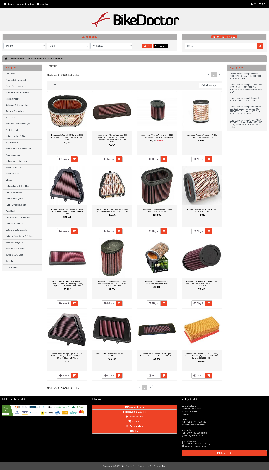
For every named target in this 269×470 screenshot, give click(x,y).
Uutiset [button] (135, 431)
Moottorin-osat (12, 174)
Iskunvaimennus (13, 99)
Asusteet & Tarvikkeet (16, 80)
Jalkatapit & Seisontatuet (17, 105)
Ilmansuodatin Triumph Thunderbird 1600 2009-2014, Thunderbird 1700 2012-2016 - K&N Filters (202, 284)
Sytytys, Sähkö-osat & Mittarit (19, 236)
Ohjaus (9, 180)
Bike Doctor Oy (128, 466)
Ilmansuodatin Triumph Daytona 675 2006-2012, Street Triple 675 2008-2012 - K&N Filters (67, 212)
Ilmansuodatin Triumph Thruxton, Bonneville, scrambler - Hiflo (156, 283)
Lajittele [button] (54, 85)
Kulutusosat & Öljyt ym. (16, 161)
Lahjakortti (10, 74)
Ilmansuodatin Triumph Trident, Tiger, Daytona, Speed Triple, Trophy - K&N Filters (157, 355)
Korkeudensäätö (13, 155)
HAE (148, 46)
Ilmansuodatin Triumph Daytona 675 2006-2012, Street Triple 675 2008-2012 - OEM (112, 211)
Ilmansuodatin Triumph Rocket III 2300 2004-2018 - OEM (201, 211)
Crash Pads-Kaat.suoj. (16, 86)
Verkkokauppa (17, 58)
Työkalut (9, 261)
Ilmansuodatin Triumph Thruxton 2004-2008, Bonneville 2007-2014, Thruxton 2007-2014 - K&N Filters (112, 284)
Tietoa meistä (136, 426)
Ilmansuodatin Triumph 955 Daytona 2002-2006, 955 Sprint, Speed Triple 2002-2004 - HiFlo (67, 137)
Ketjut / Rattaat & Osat (16, 136)
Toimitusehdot (135, 416)
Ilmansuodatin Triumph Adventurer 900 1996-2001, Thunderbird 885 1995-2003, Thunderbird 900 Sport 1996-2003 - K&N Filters (112, 138)
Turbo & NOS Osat (14, 255)
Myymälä (135, 421)
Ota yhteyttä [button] (225, 453)
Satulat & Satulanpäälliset (17, 230)
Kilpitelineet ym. (13, 142)
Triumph (59, 58)
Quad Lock (11, 211)
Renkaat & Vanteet (14, 224)
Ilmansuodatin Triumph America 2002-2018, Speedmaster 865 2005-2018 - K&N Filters (157, 136)
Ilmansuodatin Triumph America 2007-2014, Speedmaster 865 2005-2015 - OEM (201, 136)
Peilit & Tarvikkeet (14, 192)
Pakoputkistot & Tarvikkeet (18, 186)
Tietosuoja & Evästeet (135, 412)
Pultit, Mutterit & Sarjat (16, 205)
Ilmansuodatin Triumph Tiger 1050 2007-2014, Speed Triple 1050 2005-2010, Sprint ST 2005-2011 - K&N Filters (67, 356)
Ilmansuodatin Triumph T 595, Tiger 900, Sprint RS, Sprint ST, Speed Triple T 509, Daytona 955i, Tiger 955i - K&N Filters (67, 284)
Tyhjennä (161, 46)
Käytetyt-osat (12, 130)
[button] (253, 4)
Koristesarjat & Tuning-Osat (18, 149)
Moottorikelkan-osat (15, 167)
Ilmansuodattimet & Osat (40, 58)
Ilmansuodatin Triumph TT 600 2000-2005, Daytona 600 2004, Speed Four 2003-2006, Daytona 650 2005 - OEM (201, 356)
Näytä (65, 159)
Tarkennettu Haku (224, 37)
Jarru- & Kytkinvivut (15, 111)
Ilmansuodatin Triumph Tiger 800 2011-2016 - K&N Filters (112, 355)
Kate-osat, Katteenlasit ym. (18, 124)
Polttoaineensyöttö (14, 199)
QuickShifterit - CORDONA (18, 217)
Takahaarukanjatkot (14, 242)
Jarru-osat (10, 117)
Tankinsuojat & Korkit (15, 249)
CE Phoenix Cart (158, 466)
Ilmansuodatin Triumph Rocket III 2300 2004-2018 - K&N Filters (157, 211)
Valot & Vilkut (12, 267)
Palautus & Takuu (135, 407)
